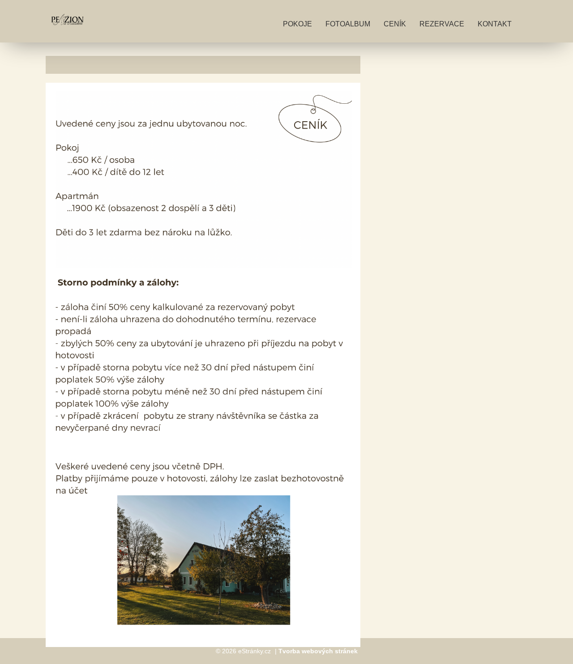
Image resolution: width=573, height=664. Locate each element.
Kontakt (495, 24)
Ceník (395, 24)
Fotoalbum (347, 24)
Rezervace (441, 24)
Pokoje (297, 24)
